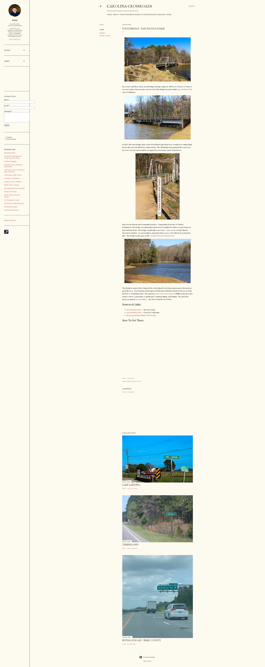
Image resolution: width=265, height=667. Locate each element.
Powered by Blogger (149, 657)
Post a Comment (128, 392)
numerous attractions (164, 294)
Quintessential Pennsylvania (14, 188)
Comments (11, 139)
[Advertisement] (157, 412)
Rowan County (104, 36)
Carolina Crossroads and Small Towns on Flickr (12, 157)
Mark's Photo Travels (11, 185)
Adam (15, 20)
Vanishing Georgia (10, 207)
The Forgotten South (11, 200)
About (115, 15)
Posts (9, 137)
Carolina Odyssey (10, 161)
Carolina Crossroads (129, 6)
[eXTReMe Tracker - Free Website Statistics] (6, 233)
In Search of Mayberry (12, 178)
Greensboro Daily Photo (13, 175)
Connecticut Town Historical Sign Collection (14, 171)
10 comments (131, 644)
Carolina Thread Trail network (162, 236)
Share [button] (101, 25)
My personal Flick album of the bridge (141, 315)
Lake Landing (131, 484)
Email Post (130, 378)
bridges (102, 33)
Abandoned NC (9, 153)
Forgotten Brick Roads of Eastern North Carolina (142, 15)
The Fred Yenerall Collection (14, 203)
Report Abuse (10, 220)
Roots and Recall (10, 192)
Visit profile (14, 40)
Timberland (130, 544)
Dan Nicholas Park (184, 89)
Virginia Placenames (11, 210)
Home (109, 15)
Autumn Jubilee (141, 299)
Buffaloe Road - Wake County (141, 640)
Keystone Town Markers (13, 182)
